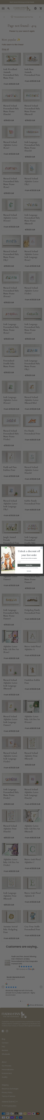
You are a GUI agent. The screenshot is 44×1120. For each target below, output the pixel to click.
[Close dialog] (42, 548)
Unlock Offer (29, 565)
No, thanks (29, 571)
